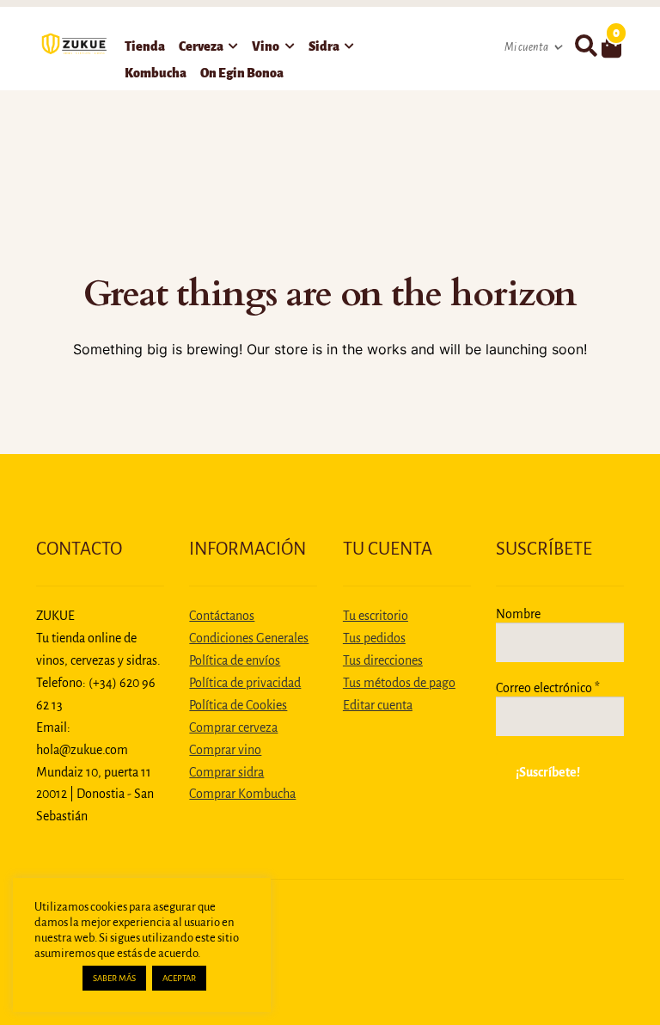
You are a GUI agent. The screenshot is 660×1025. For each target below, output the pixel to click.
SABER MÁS (114, 978)
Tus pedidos (374, 638)
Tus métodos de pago (399, 683)
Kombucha (155, 73)
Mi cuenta (526, 47)
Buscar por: (585, 46)
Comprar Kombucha (242, 794)
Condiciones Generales (249, 638)
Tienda (145, 46)
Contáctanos (221, 616)
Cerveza (201, 46)
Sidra (324, 46)
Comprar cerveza (233, 727)
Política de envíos (234, 660)
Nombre (518, 614)
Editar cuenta (377, 705)
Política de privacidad (245, 683)
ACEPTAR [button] (179, 978)
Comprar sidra (226, 772)
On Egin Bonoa (242, 73)
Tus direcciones (383, 660)
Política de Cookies (238, 705)
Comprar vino (225, 750)
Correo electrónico (548, 688)
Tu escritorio (375, 616)
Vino (265, 46)
